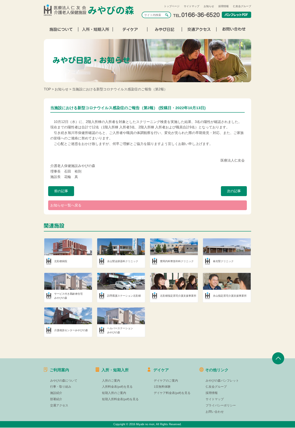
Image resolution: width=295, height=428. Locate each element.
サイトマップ (191, 6)
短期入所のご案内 (114, 393)
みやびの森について (63, 380)
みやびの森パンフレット (222, 380)
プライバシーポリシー (221, 405)
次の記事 (234, 191)
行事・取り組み (60, 386)
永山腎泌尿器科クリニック (122, 261)
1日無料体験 (162, 386)
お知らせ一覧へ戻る (65, 205)
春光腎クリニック (223, 261)
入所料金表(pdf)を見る (117, 386)
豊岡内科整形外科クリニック (177, 261)
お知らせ (209, 6)
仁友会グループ (242, 6)
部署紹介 (56, 399)
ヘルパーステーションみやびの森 (120, 330)
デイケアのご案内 (166, 380)
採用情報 (223, 6)
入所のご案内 (111, 380)
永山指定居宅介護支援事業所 (230, 295)
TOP (47, 89)
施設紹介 (56, 393)
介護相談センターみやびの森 (71, 330)
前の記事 (61, 191)
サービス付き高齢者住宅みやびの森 (68, 295)
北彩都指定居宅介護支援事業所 (178, 295)
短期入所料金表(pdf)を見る (120, 399)
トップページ (171, 6)
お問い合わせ (215, 411)
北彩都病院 (60, 261)
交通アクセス (59, 405)
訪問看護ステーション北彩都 (124, 295)
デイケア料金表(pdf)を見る (172, 393)
